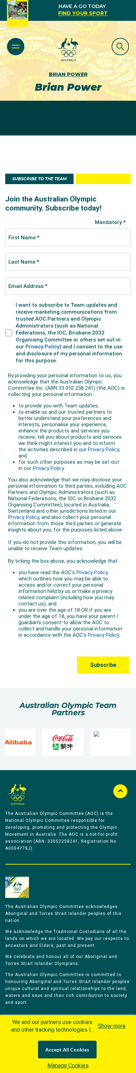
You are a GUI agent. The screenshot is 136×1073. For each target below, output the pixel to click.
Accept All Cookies (67, 1050)
